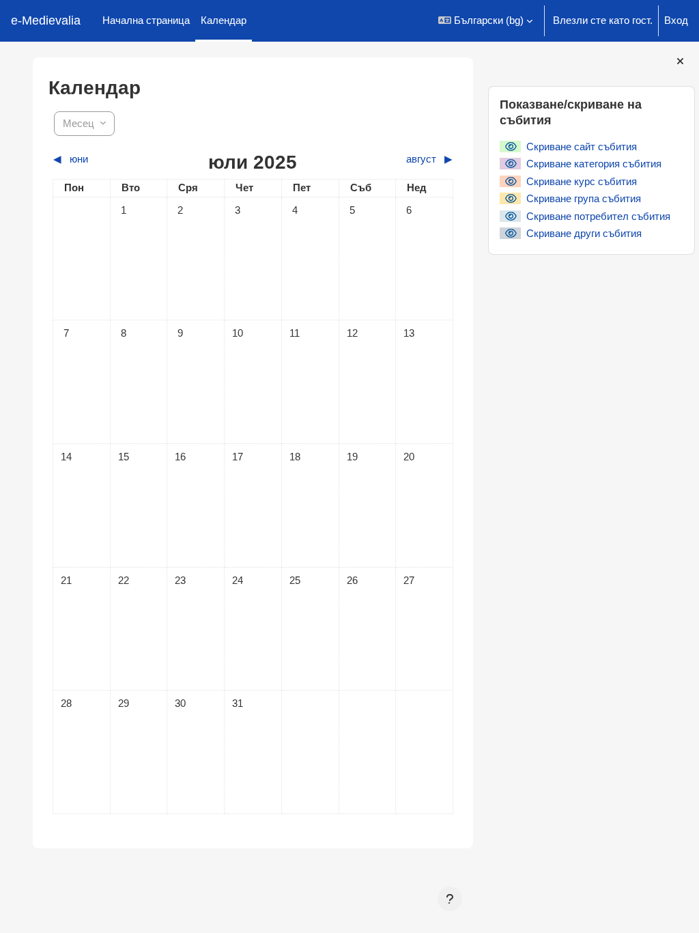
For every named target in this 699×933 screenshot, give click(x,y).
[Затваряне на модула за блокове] (680, 61)
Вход (676, 20)
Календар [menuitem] (223, 20)
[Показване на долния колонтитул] (450, 899)
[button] (485, 21)
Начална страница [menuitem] (146, 20)
